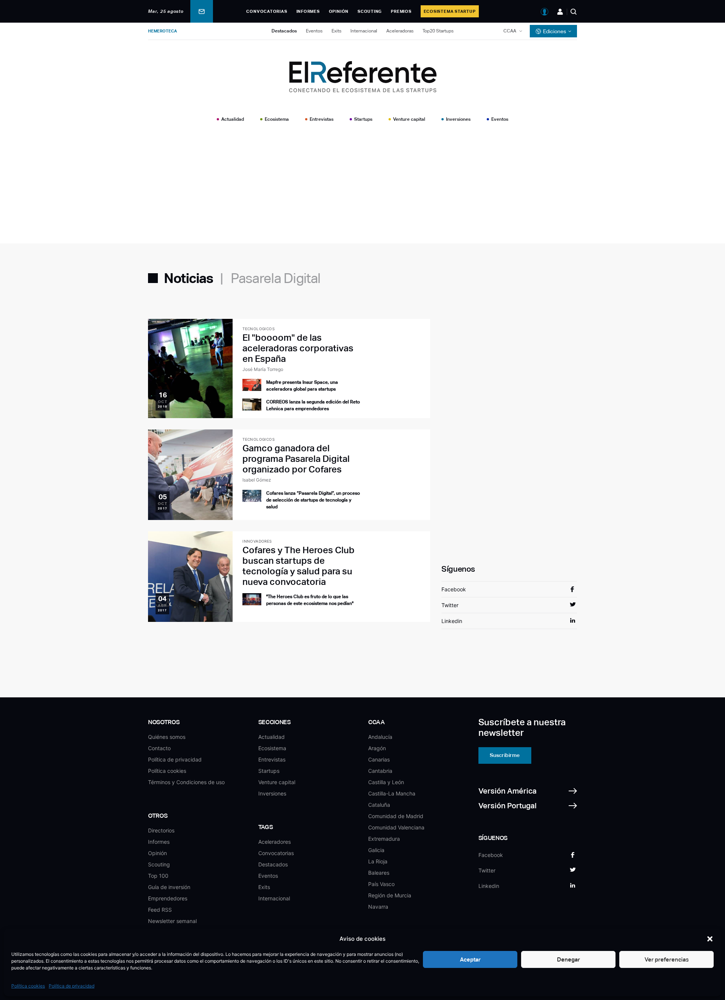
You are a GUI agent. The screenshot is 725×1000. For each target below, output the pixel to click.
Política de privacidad (71, 986)
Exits (336, 31)
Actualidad (232, 119)
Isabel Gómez (256, 480)
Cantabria (380, 771)
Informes (308, 11)
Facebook (453, 589)
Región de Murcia (389, 895)
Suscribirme (505, 755)
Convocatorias (266, 11)
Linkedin (451, 621)
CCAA (509, 31)
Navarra (378, 906)
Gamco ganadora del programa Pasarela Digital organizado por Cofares (296, 458)
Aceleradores (274, 841)
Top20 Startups (438, 31)
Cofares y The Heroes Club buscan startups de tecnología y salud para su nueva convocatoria (298, 566)
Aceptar (470, 959)
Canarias (379, 759)
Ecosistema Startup (450, 11)
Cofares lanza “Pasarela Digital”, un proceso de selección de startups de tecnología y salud (313, 500)
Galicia (376, 850)
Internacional (363, 31)
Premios (401, 11)
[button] (710, 939)
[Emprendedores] (560, 12)
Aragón (377, 748)
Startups (363, 119)
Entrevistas (321, 119)
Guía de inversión (169, 887)
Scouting (370, 11)
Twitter (449, 605)
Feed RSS (160, 909)
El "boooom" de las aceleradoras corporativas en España (297, 348)
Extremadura (384, 838)
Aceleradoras (399, 31)
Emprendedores (167, 898)
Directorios (161, 830)
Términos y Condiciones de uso (186, 782)
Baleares (378, 872)
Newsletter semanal (172, 921)
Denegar (568, 959)
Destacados (284, 31)
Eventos (314, 31)
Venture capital (409, 119)
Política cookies (28, 986)
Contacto (159, 748)
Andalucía (380, 737)
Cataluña (379, 805)
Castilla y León (386, 782)
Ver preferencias (667, 959)
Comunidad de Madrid (395, 816)
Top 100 (158, 875)
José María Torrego (262, 369)
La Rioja (377, 861)
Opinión (339, 11)
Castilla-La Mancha (391, 793)
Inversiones (458, 119)
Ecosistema (277, 119)
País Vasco (381, 884)
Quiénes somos (166, 737)
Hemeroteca (162, 31)
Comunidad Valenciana (396, 827)
